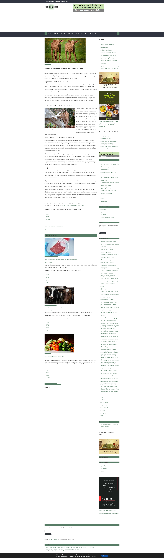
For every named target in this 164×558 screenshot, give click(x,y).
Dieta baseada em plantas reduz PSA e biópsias (109, 312)
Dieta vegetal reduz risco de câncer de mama (109, 309)
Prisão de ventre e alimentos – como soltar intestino (54, 226)
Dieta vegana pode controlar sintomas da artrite (109, 305)
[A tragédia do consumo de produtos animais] (71, 295)
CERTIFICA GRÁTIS (53, 539)
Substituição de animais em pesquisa (107, 217)
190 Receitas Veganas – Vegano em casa (108, 188)
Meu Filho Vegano (104, 180)
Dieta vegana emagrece (105, 65)
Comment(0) (62, 71)
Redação (102, 399)
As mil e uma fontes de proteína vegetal (108, 368)
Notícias (56, 33)
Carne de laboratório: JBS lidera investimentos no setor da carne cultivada (61, 259)
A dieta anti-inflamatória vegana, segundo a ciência (110, 268)
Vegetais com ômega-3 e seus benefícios (108, 275)
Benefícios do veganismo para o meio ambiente (109, 270)
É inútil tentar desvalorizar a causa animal (108, 320)
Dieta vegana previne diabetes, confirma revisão (109, 330)
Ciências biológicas (54, 256)
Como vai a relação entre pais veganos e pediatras (109, 339)
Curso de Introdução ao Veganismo (107, 143)
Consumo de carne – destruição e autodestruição (109, 352)
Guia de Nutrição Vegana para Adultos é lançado (109, 281)
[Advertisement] (82, 22)
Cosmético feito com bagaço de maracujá (108, 283)
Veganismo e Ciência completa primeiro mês (109, 359)
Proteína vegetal (103, 63)
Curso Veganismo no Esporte (106, 138)
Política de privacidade (64, 1)
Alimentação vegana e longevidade (51, 383)
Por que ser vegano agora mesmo (106, 49)
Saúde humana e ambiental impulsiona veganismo (110, 365)
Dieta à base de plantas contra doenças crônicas (109, 326)
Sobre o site (103, 397)
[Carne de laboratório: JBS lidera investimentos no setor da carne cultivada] (71, 247)
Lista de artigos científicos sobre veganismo (108, 304)
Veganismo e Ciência (55, 71)
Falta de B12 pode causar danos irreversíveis (109, 386)
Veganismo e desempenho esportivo (107, 371)
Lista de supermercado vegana (106, 53)
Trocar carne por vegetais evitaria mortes (108, 317)
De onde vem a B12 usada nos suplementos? (108, 52)
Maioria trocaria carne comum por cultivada (108, 354)
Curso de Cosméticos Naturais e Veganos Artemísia (110, 146)
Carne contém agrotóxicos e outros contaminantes (109, 347)
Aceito (104, 555)
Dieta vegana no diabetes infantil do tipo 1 (108, 328)
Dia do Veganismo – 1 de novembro (107, 273)
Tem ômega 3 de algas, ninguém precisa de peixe (109, 384)
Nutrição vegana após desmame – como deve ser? (109, 338)
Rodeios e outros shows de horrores (107, 310)
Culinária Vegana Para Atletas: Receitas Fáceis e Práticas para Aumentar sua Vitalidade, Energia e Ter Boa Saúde (109, 177)
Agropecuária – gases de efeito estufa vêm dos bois (110, 307)
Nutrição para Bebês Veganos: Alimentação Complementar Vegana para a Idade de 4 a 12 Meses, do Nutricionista (109, 172)
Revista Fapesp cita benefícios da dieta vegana (109, 276)
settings (94, 556)
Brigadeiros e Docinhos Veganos (106, 193)
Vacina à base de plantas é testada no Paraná (108, 301)
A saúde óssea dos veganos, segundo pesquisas (53, 384)
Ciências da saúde (104, 212)
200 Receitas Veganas (104, 187)
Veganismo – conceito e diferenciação (107, 44)
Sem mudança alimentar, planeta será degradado (109, 318)
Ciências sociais (54, 305)
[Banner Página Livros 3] (88, 7)
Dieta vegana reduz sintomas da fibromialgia (109, 370)
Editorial (102, 215)
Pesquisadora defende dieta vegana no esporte (109, 367)
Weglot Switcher (92, 33)
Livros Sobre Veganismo (73, 33)
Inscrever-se (103, 233)
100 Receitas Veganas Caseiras (106, 185)
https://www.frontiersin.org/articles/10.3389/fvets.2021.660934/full (73, 205)
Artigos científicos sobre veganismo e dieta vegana (110, 45)
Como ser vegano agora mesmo (106, 50)
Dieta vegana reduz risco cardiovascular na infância (110, 360)
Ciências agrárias (48, 64)
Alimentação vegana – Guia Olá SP (52, 549)
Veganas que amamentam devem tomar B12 (52, 229)
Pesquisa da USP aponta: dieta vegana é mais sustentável (84, 547)
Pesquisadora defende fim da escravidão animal (109, 336)
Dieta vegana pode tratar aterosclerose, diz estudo (109, 302)
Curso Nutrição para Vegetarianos (107, 136)
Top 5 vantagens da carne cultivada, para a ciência (110, 325)
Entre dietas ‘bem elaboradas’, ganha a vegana (109, 341)
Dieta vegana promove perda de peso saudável (109, 383)
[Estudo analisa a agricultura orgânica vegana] (71, 343)
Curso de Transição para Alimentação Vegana (109, 141)
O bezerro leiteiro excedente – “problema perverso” (110, 378)
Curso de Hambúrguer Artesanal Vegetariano (109, 144)
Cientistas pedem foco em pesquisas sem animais (109, 391)
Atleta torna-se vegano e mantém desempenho (109, 373)
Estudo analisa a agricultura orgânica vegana (54, 356)
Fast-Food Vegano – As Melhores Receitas (108, 195)
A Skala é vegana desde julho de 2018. (107, 58)
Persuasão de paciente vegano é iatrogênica (108, 333)
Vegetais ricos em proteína (105, 288)
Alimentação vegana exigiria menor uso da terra (109, 355)
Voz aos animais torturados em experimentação (109, 334)
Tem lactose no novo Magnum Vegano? (108, 57)
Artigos (63, 33)
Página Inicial (57, 1)
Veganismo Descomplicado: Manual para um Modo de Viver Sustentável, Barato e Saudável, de (110, 168)
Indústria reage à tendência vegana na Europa (109, 363)
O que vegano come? (104, 47)
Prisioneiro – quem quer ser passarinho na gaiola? (110, 66)
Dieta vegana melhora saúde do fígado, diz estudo (110, 331)
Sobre (49, 33)
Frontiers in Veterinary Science (77, 75)
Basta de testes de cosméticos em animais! (108, 55)
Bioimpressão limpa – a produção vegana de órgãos (110, 389)
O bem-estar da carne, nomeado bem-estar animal (109, 381)
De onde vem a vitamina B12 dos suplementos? (109, 323)
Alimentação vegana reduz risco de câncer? (108, 349)
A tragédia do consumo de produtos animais (54, 307)
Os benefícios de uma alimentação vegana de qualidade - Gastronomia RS (59, 547)
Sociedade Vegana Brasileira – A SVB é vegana (109, 68)
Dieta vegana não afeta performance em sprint (109, 344)
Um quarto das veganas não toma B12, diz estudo (109, 357)
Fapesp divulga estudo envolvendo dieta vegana (109, 346)
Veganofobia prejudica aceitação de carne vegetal (109, 388)
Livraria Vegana (104, 201)
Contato (83, 33)
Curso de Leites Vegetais (105, 148)
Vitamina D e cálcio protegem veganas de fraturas (110, 375)
